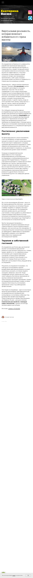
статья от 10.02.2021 (14, 308)
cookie (14, 575)
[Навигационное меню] (3, 2)
